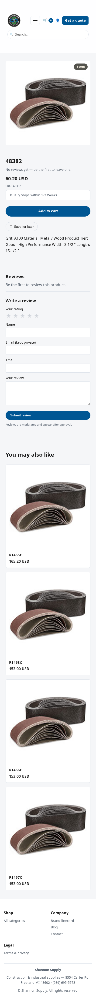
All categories (14, 920)
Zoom (81, 67)
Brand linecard (62, 920)
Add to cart (48, 211)
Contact (57, 934)
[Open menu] (35, 20)
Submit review (20, 415)
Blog (54, 927)
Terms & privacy (16, 953)
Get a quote (75, 20)
